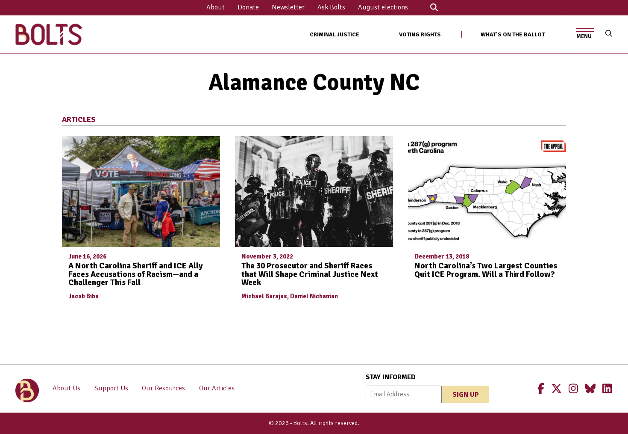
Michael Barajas (264, 296)
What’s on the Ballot (513, 34)
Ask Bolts (331, 7)
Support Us (111, 388)
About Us (66, 388)
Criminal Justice (334, 34)
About (215, 7)
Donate (248, 7)
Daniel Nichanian (314, 296)
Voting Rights (420, 34)
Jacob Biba (83, 296)
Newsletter (288, 7)
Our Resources (163, 388)
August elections (383, 7)
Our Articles (217, 388)
